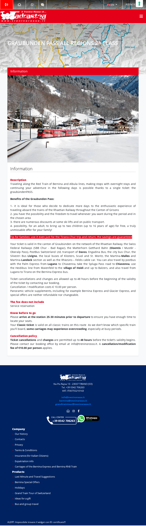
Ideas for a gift (22, 498)
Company (18, 429)
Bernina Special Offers (27, 482)
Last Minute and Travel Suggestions (34, 476)
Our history (21, 434)
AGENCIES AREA (134, 4)
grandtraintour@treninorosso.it (73, 404)
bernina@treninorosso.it (73, 400)
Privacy (18, 444)
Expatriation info (24, 461)
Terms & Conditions (25, 450)
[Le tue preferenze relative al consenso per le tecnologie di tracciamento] (139, 3)
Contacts (19, 439)
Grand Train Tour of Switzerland (32, 493)
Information (19, 71)
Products (18, 472)
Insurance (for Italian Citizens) (31, 455)
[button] (112, 4)
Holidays (19, 487)
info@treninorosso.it (73, 397)
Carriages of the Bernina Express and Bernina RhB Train (45, 466)
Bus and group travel (26, 504)
